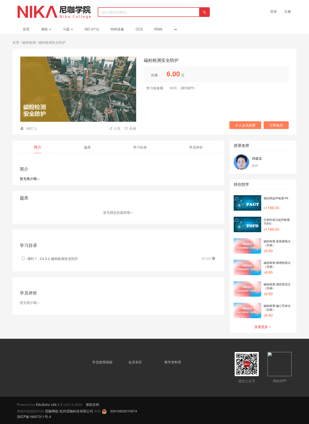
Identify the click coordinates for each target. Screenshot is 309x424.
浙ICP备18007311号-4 (34, 416)
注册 (287, 11)
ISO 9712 (91, 29)
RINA (158, 29)
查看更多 (261, 326)
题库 (87, 147)
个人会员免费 (245, 125)
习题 (66, 29)
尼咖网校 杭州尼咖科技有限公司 (69, 411)
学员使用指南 (102, 361)
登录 (273, 11)
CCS (139, 29)
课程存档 (92, 404)
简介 (38, 147)
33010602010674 (123, 411)
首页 (26, 29)
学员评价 (196, 147)
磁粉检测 (29, 42)
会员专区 (135, 361)
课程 (45, 29)
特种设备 (117, 29)
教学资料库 (172, 361)
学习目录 (140, 147)
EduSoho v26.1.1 (49, 404)
